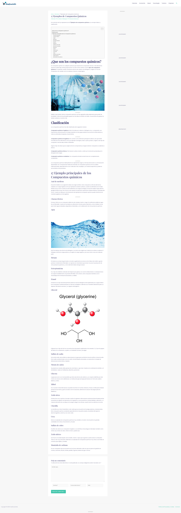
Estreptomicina (56, 40)
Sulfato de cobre (56, 54)
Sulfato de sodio (56, 44)
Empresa (171, 3)
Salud (149, 3)
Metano (55, 39)
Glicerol (54, 43)
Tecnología (156, 3)
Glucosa (55, 47)
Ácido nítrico (56, 55)
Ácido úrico (55, 50)
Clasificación (55, 32)
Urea (54, 52)
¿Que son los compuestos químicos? (60, 30)
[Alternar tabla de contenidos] (101, 29)
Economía (142, 3)
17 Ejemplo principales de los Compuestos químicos (64, 33)
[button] (176, 3)
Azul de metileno (56, 35)
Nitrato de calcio (56, 46)
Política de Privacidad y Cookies (166, 507)
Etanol (54, 42)
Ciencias (134, 3)
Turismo (164, 3)
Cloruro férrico (56, 36)
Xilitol (54, 48)
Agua (54, 37)
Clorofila (55, 51)
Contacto (177, 507)
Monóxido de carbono (57, 57)
